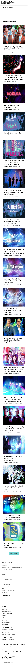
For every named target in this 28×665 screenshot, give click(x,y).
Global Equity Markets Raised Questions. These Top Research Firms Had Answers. (14, 251)
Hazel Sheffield (7, 52)
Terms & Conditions (15, 648)
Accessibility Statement (8, 652)
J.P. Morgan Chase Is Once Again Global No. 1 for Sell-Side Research (13, 281)
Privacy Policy (19, 652)
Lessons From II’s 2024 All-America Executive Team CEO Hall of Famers (14, 48)
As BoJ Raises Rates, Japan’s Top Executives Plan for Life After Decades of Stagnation (13, 77)
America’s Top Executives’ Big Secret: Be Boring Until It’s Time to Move (14, 429)
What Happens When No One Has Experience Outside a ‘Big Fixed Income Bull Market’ (14, 369)
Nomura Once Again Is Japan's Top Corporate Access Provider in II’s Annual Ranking (14, 163)
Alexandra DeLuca (8, 109)
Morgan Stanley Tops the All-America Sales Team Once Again (13, 488)
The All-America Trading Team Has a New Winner (12, 516)
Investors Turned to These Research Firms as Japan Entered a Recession (13, 222)
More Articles (14, 553)
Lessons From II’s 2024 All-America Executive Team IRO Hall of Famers (13, 192)
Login (12, 662)
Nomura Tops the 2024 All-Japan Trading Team (13, 106)
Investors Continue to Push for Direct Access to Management (13, 458)
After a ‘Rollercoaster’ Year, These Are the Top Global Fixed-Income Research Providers (13, 400)
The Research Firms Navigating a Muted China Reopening (13, 310)
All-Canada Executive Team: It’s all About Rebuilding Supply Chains (13, 340)
